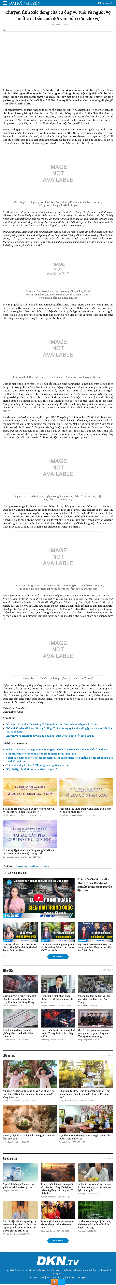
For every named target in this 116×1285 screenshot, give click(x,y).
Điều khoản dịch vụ (55, 1277)
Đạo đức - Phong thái (49, 1006)
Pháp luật (82, 1040)
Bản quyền (82, 1277)
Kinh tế (5, 1006)
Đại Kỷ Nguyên (61, 1270)
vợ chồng (33, 866)
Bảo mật (71, 1277)
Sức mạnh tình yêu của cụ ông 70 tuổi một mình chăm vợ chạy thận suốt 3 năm (52, 724)
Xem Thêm (58, 956)
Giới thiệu (33, 1277)
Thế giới (6, 1191)
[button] (111, 956)
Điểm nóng (82, 1006)
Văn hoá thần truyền (48, 1197)
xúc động (44, 866)
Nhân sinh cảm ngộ (10, 1142)
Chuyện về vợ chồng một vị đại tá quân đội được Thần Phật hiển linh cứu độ (50, 735)
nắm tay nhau (21, 866)
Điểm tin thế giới (9, 1040)
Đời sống (81, 1194)
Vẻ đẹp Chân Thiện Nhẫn (12, 1101)
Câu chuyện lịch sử (10, 1234)
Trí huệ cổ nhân (65, 1142)
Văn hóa (81, 1231)
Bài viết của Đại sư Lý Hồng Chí (15, 815)
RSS (42, 1277)
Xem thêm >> (108, 969)
